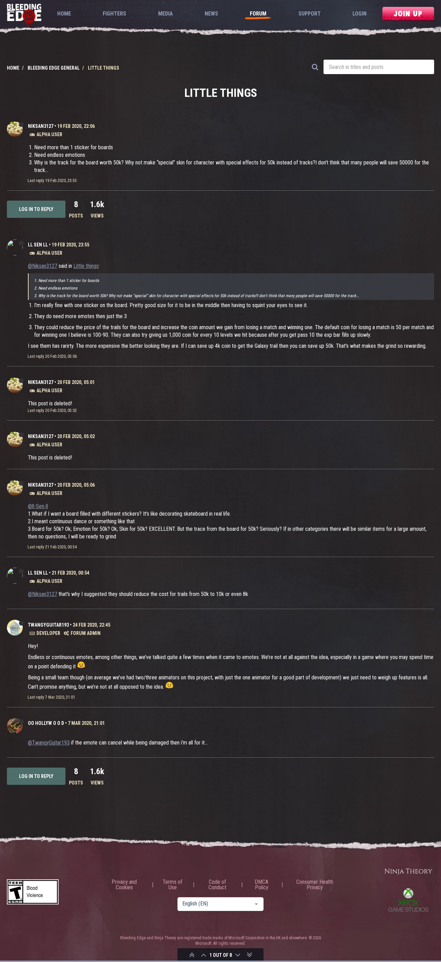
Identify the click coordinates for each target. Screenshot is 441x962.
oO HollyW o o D (46, 723)
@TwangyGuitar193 (49, 742)
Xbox (408, 900)
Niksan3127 (40, 126)
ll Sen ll (38, 244)
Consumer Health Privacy (314, 884)
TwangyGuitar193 (48, 625)
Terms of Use (172, 884)
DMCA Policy (261, 884)
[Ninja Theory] (408, 872)
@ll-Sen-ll (38, 506)
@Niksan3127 (42, 266)
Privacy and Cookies (124, 884)
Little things (86, 266)
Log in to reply (36, 209)
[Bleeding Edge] (24, 16)
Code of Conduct (217, 884)
